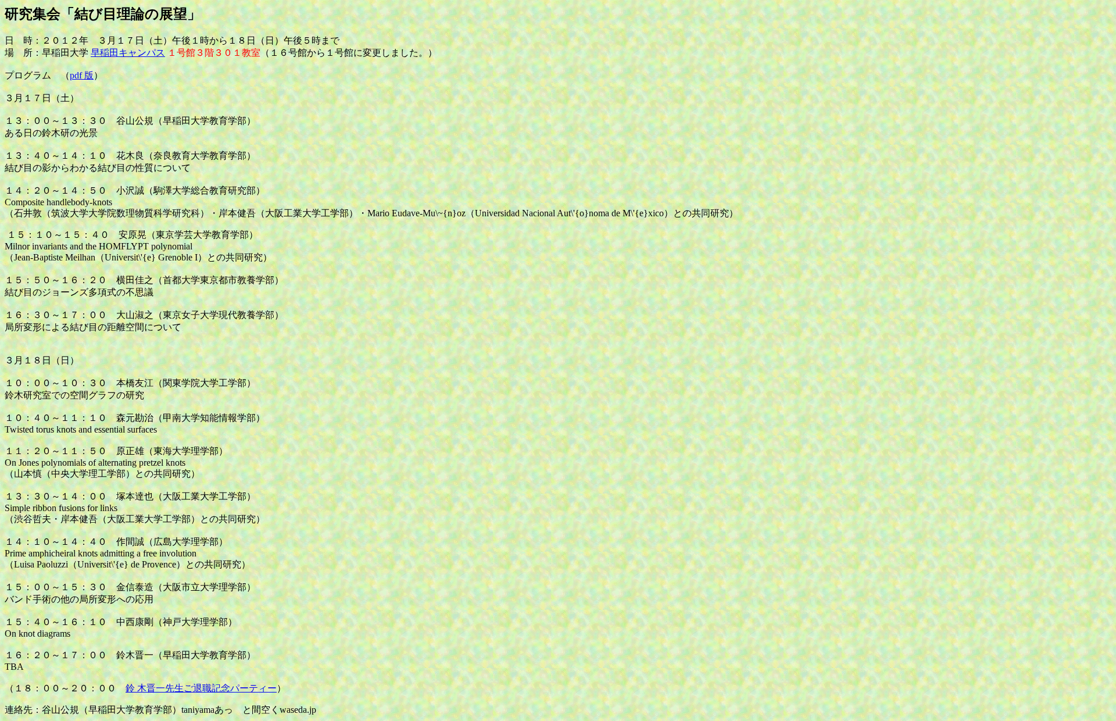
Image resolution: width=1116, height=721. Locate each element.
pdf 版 (82, 75)
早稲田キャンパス (128, 53)
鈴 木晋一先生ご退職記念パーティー (201, 688)
